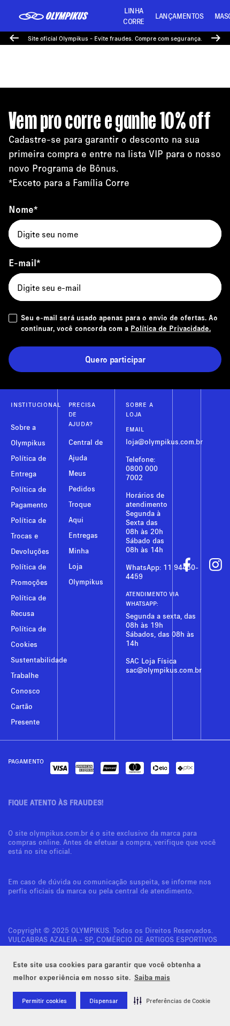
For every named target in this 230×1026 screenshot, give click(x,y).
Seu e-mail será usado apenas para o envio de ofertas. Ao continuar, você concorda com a (119, 323)
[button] (172, 1000)
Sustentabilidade (39, 659)
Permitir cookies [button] (44, 1001)
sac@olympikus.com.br (164, 669)
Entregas (83, 534)
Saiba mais (152, 977)
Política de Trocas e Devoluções (30, 535)
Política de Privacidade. (171, 328)
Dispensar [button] (103, 1001)
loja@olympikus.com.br (164, 441)
